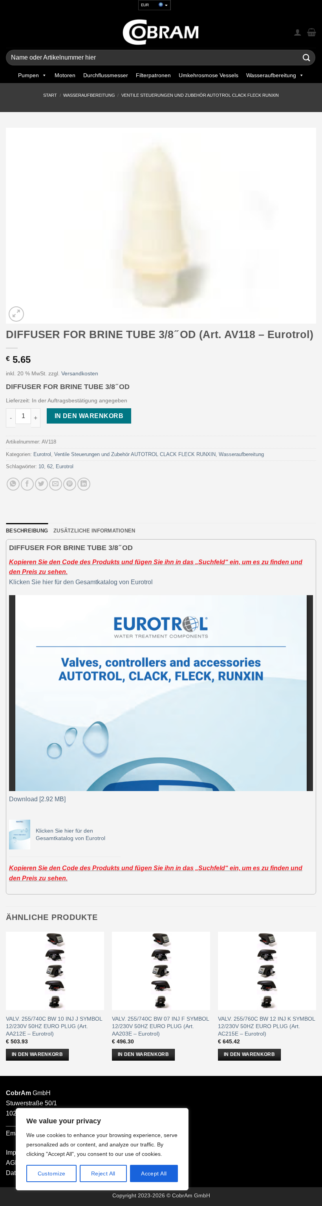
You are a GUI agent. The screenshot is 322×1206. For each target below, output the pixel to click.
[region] (102, 1149)
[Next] (316, 1003)
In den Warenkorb (89, 416)
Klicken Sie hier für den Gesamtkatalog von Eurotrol (81, 582)
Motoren (65, 75)
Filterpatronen (153, 75)
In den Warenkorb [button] (37, 1054)
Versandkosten (79, 373)
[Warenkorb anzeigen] (311, 32)
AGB (12, 1162)
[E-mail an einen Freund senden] (55, 484)
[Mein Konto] (298, 32)
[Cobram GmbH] (161, 32)
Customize (52, 1173)
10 (41, 466)
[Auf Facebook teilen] (27, 484)
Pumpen (28, 75)
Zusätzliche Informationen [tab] (94, 531)
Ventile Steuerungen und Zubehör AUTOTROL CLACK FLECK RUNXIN (200, 95)
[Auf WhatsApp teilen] (13, 484)
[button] (16, 314)
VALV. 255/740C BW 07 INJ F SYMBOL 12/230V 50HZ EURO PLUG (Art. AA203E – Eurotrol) (160, 1026)
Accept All (153, 1173)
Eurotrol (42, 454)
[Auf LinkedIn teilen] (83, 484)
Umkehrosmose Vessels (208, 75)
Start (50, 95)
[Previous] (6, 1003)
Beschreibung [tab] (27, 531)
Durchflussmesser (105, 75)
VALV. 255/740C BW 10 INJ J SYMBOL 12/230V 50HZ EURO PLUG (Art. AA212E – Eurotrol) (54, 1026)
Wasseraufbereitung (271, 75)
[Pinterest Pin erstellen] (69, 484)
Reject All (103, 1173)
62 (50, 466)
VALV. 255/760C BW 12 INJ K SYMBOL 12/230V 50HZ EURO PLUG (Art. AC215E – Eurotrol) (266, 1026)
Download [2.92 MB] (37, 799)
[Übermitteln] (307, 57)
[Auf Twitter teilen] (41, 484)
